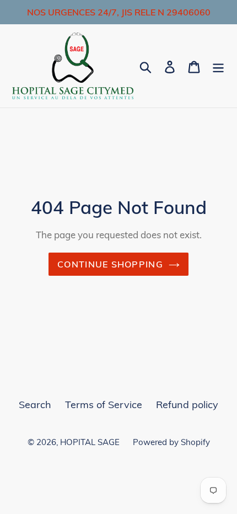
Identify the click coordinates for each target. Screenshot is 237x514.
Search (35, 404)
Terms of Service (103, 404)
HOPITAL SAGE (91, 442)
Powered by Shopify (171, 442)
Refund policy (187, 404)
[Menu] (218, 66)
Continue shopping (110, 264)
